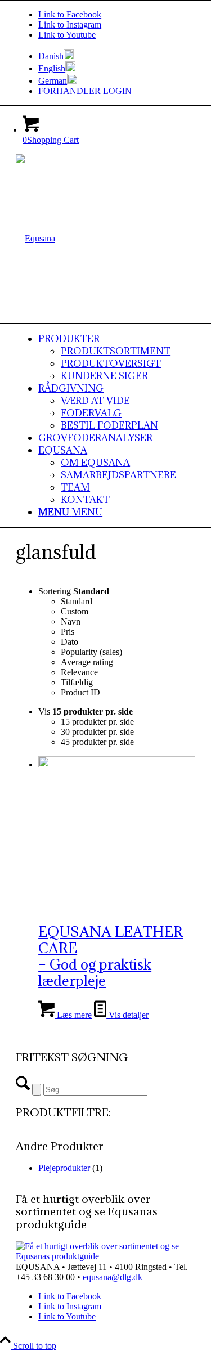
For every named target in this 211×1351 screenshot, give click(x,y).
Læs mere (73, 1015)
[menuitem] (116, 55)
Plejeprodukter (64, 1168)
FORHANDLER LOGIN (85, 91)
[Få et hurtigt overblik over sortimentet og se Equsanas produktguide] (105, 1256)
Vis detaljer (127, 1015)
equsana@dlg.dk (112, 1277)
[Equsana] (35, 238)
